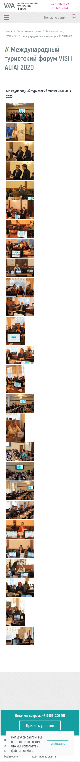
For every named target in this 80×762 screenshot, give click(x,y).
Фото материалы (54, 31)
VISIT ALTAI (12, 36)
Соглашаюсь (58, 743)
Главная (8, 31)
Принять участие (40, 725)
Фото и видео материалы (29, 31)
